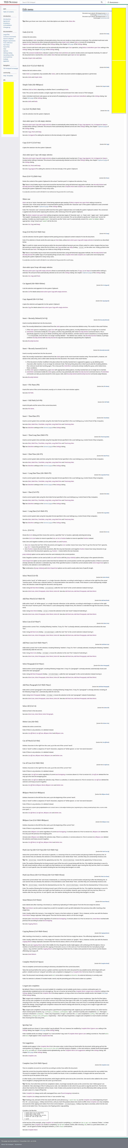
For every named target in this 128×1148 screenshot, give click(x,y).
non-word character (86, 749)
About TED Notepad (7, 1144)
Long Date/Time (56, 424)
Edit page (70, 44)
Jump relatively (27, 554)
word (33, 580)
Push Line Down (105, 876)
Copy (80, 124)
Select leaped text (28, 561)
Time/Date (106, 418)
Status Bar (72, 21)
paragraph (39, 668)
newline (54, 626)
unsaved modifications (35, 53)
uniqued (42, 972)
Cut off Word (32, 733)
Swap (104, 124)
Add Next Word (34, 588)
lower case (86, 215)
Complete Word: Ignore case (89, 1028)
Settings (52, 44)
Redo (66, 53)
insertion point (62, 181)
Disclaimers (18, 1144)
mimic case (66, 219)
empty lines (59, 668)
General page (48, 427)
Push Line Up (105, 851)
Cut (108, 110)
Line (54, 538)
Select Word (106, 577)
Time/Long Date (69, 424)
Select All (56, 591)
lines (84, 545)
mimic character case (39, 202)
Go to (107, 532)
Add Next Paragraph (80, 591)
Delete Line (106, 723)
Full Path (30, 393)
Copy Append (86, 124)
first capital (26, 217)
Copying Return (32, 924)
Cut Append (97, 124)
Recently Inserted (28, 186)
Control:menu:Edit (104, 18)
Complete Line (81, 186)
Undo (107, 33)
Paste (33, 132)
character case (27, 204)
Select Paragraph (40, 591)
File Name (106, 386)
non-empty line (49, 913)
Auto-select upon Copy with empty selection (38, 124)
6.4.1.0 (107, 13)
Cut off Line (39, 733)
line (63, 535)
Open (72, 55)
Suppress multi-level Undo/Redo (32, 44)
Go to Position (62, 538)
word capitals (104, 215)
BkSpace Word (48, 733)
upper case (95, 215)
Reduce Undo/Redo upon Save (91, 47)
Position (86, 538)
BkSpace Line (59, 733)
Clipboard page (102, 126)
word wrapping (60, 774)
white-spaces (42, 580)
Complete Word (69, 186)
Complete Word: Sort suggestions (75, 1050)
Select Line (31, 591)
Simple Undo (65, 42)
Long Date (48, 424)
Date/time (31, 427)
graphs (76, 913)
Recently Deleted (99, 184)
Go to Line (32, 538)
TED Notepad (10, 2)
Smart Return (105, 901)
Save (70, 47)
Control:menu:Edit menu (103, 15)
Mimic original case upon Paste (79, 202)
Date (29, 424)
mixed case (52, 217)
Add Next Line (69, 591)
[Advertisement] (8, 108)
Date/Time (35, 424)
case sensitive (45, 1028)
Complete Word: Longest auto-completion (88, 991)
